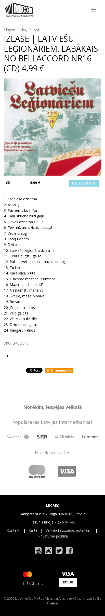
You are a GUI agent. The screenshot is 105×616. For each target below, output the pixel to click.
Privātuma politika (53, 536)
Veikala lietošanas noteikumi (69, 530)
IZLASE (34, 29)
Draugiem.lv (60, 370)
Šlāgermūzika (15, 29)
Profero (52, 603)
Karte (33, 530)
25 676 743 (66, 522)
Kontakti (13, 530)
